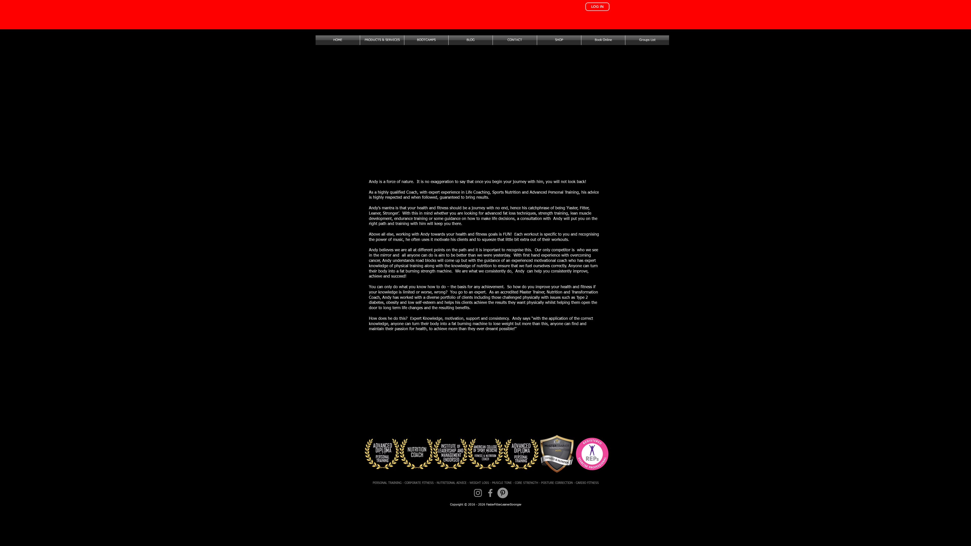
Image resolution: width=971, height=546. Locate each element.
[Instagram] (478, 493)
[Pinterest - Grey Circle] (502, 493)
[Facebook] (490, 493)
